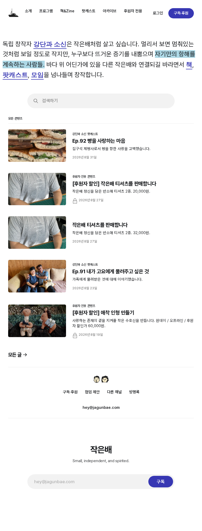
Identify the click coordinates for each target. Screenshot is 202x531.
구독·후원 (181, 13)
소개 (28, 11)
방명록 (134, 392)
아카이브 (110, 11)
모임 (37, 74)
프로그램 (46, 11)
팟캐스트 (88, 11)
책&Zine (67, 11)
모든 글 (15, 355)
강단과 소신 (50, 43)
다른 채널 (114, 392)
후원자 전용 (133, 11)
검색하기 (50, 100)
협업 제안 (92, 392)
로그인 (158, 13)
